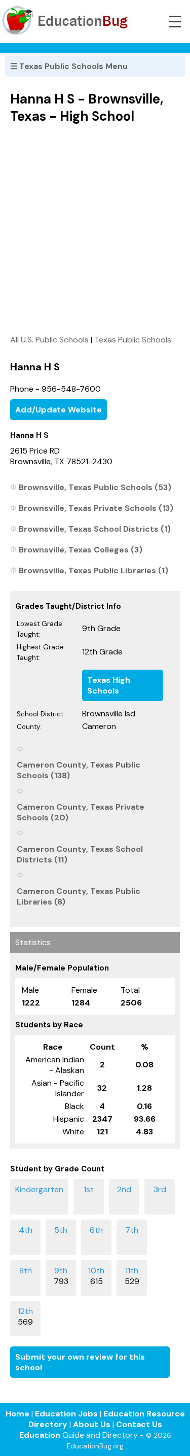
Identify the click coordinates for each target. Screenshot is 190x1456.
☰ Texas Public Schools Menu (69, 66)
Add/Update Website (58, 409)
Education (39, 1435)
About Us (91, 1424)
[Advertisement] (95, 229)
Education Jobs (66, 1413)
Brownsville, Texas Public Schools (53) (95, 487)
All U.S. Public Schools (49, 339)
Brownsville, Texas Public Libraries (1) (93, 570)
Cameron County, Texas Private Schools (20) (80, 812)
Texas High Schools (108, 685)
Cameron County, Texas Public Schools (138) (78, 770)
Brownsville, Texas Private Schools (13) (96, 508)
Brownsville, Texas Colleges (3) (80, 549)
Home (17, 1413)
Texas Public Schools (132, 339)
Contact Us (139, 1424)
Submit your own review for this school (80, 1362)
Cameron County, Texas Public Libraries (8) (78, 896)
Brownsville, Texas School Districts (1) (95, 529)
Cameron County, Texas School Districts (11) (80, 854)
